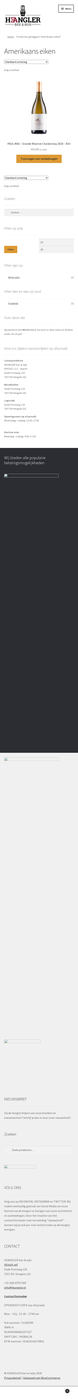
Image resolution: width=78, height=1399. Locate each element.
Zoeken (39, 1393)
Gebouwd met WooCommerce (41, 1378)
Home (10, 36)
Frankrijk (13, 303)
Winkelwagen (60, 1389)
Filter (11, 249)
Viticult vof (11, 1264)
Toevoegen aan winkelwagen (39, 158)
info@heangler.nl (15, 1287)
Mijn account (13, 1393)
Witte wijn (14, 277)
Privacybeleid (12, 1378)
